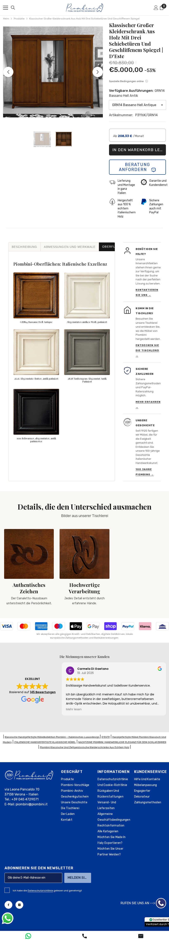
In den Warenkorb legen (139, 149)
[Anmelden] (156, 7)
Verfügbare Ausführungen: (137, 93)
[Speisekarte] (5, 7)
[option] (53, 72)
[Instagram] (19, 905)
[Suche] (13, 7)
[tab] (24, 246)
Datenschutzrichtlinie (40, 890)
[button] (8, 72)
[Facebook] (8, 905)
